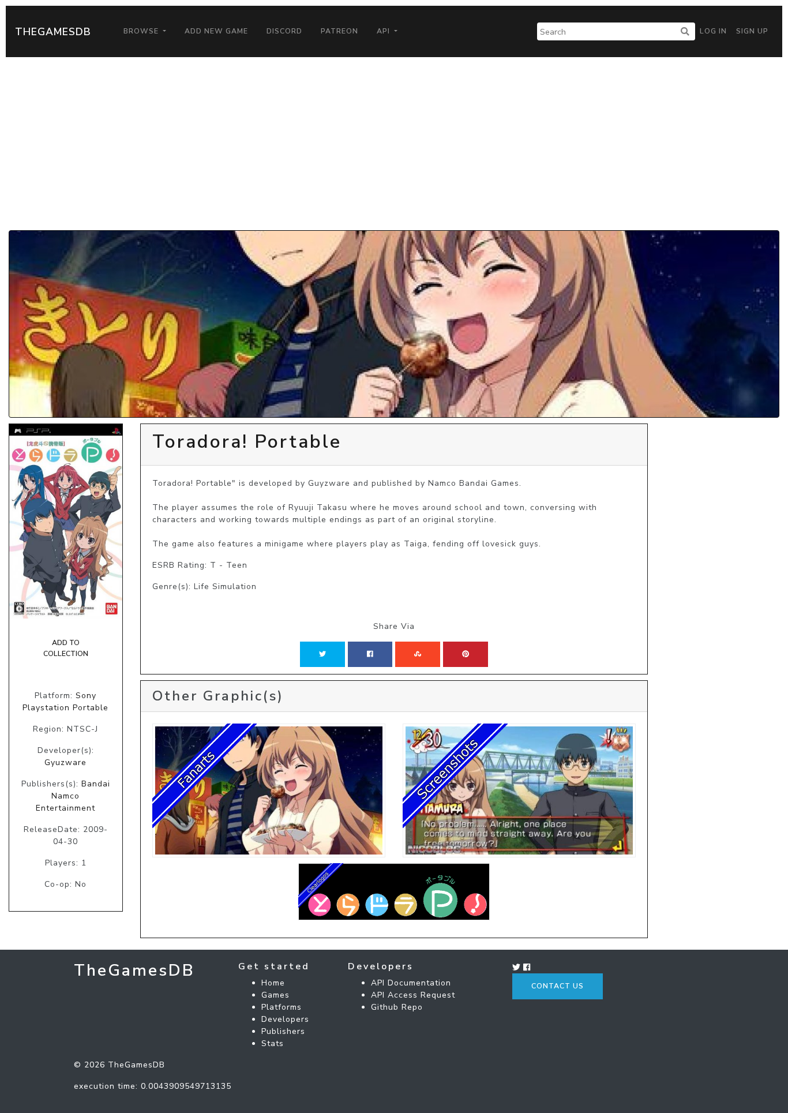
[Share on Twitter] (322, 654)
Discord (284, 31)
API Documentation (411, 982)
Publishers (283, 1031)
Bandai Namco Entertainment (73, 796)
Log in (713, 31)
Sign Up (752, 31)
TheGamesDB (53, 32)
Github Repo (397, 1007)
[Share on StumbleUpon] (417, 654)
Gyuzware (65, 762)
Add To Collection (65, 648)
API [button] (384, 31)
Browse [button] (142, 31)
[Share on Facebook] (370, 654)
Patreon (339, 31)
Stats (272, 1043)
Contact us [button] (557, 986)
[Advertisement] (394, 143)
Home (273, 982)
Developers (285, 1019)
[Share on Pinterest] (465, 654)
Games (275, 995)
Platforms (281, 1007)
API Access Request (413, 995)
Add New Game (216, 31)
